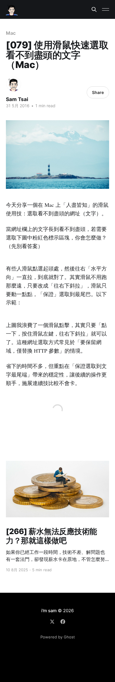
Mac (11, 33)
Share (98, 92)
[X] (52, 621)
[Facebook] (62, 621)
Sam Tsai (17, 99)
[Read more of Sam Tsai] (14, 84)
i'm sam (49, 610)
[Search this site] (94, 9)
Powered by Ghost (57, 637)
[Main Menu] (105, 9)
